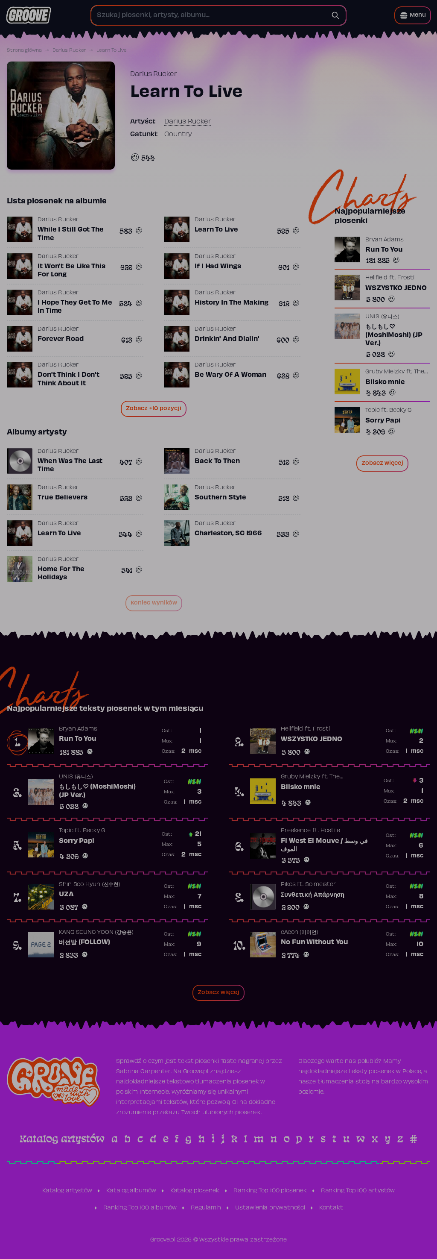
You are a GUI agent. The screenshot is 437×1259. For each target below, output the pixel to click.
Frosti (405, 278)
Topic (372, 410)
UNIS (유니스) (382, 317)
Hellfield (376, 278)
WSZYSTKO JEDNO (396, 288)
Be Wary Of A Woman (230, 375)
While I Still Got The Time (71, 234)
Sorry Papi (383, 421)
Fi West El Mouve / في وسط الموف (324, 845)
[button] (412, 15)
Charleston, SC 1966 (228, 534)
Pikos (288, 884)
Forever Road (61, 339)
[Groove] (28, 15)
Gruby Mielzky (385, 372)
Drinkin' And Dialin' (227, 339)
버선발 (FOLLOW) (84, 942)
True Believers (62, 498)
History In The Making (231, 303)
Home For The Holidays (61, 573)
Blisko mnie (385, 382)
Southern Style (220, 498)
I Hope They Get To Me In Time (75, 307)
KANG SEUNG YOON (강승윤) (96, 932)
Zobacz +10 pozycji (153, 408)
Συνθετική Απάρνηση (312, 895)
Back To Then (217, 461)
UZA (66, 895)
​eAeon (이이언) (299, 932)
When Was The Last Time (70, 465)
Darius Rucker (69, 50)
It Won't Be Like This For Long (71, 271)
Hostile (330, 830)
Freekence (296, 830)
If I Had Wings (218, 267)
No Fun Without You (314, 942)
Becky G (400, 410)
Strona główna (24, 50)
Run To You (384, 250)
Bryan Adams (384, 240)
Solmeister (320, 884)
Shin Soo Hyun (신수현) (89, 884)
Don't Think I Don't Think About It (68, 379)
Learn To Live (216, 230)
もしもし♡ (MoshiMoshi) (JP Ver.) (393, 335)
